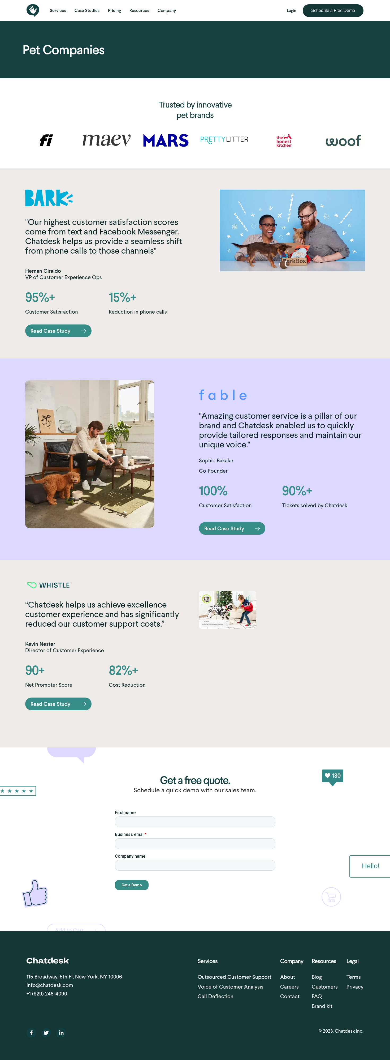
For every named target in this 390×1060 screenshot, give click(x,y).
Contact (290, 996)
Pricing (114, 10)
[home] (33, 10)
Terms (353, 977)
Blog (317, 977)
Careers (289, 986)
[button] (58, 10)
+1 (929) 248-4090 (47, 993)
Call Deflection (215, 996)
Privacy (354, 986)
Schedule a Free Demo (333, 10)
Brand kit (322, 1006)
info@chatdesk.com (50, 985)
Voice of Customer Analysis (230, 986)
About (287, 977)
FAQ (317, 996)
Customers (325, 986)
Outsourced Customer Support (234, 977)
